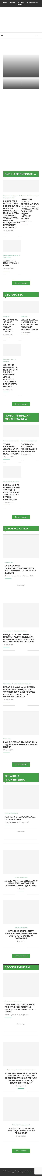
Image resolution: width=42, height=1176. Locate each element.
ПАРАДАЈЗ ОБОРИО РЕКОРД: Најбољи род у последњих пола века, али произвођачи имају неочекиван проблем (19, 638)
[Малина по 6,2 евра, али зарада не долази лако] (21, 797)
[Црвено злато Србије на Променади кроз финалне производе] (21, 1109)
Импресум (21, 4)
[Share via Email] (16, 236)
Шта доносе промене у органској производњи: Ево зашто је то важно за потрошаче (21, 934)
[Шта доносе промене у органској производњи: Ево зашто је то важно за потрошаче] (21, 912)
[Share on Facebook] (10, 236)
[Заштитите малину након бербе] (12, 246)
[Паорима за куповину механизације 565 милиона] (30, 431)
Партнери (20, 2)
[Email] (33, 36)
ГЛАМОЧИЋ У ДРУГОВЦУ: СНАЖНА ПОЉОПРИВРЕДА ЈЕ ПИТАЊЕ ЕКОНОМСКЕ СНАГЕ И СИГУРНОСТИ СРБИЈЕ (21, 72)
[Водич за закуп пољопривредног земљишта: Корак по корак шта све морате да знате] (21, 546)
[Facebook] (24, 36)
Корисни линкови (32, 2)
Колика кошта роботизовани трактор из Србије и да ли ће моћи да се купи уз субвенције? (11, 492)
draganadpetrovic (15, 576)
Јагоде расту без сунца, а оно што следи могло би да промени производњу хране (21, 883)
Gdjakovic (13, 822)
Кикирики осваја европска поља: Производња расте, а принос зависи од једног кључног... (30, 82)
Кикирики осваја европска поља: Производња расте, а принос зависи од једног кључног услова (30, 208)
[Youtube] (31, 36)
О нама (4, 2)
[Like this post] (7, 236)
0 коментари (21, 585)
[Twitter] (26, 36)
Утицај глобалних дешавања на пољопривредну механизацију (12, 449)
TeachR (29, 1173)
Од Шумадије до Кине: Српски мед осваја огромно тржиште (10, 326)
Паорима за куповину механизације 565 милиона (29, 448)
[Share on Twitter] (12, 236)
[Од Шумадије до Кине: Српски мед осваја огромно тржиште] (12, 307)
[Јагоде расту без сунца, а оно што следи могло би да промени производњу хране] (21, 862)
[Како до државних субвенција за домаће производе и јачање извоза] (21, 723)
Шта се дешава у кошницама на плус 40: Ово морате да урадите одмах (29, 324)
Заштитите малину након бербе (11, 263)
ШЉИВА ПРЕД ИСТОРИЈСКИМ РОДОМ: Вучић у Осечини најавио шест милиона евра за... (12, 82)
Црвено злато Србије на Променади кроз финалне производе (21, 1130)
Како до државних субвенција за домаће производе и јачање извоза (20, 744)
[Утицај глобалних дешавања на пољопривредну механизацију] (12, 431)
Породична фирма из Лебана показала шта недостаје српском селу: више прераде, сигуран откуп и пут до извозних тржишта (19, 692)
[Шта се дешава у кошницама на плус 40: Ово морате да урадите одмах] (30, 307)
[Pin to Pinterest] (14, 236)
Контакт (12, 2)
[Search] (40, 36)
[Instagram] (29, 36)
